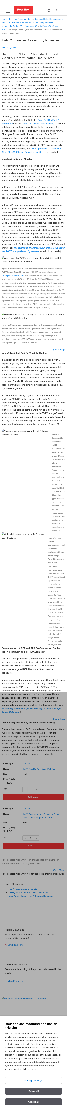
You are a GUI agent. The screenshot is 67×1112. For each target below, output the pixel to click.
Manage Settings (33, 1080)
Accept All (33, 1101)
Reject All (33, 1091)
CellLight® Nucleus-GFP (13, 275)
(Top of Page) (59, 349)
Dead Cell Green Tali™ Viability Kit (39, 123)
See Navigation (9, 47)
